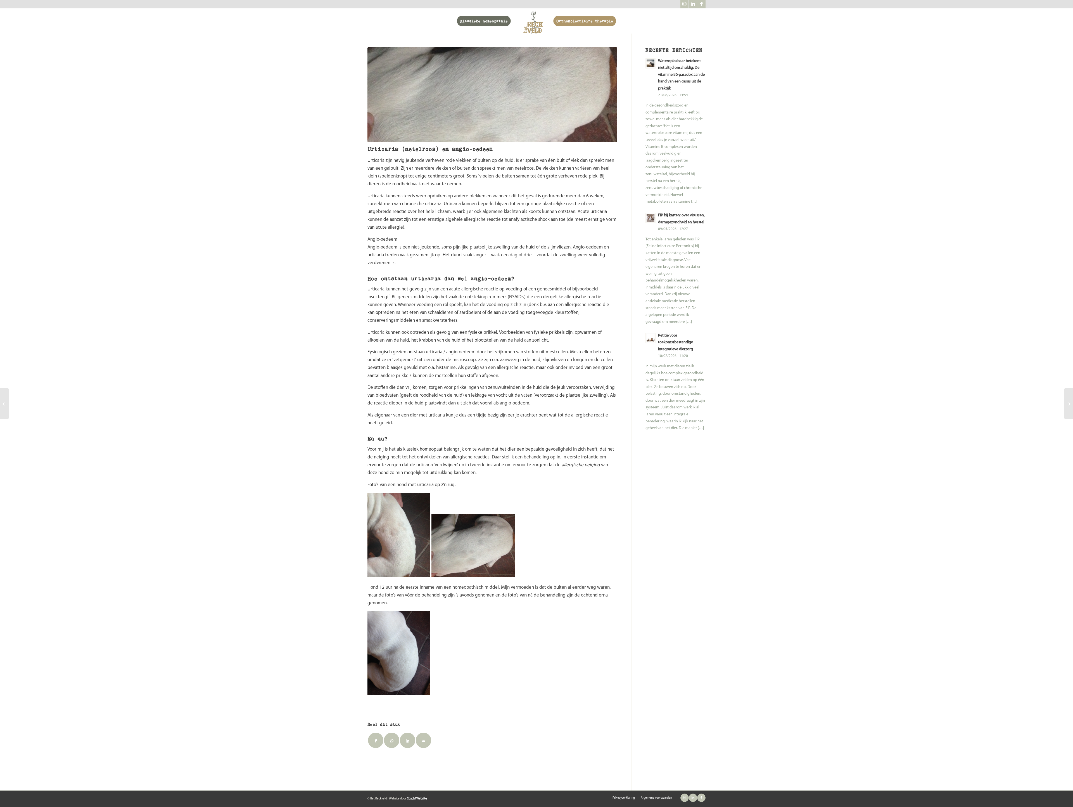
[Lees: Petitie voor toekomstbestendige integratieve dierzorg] (650, 338)
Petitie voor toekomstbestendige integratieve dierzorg (675, 342)
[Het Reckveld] (533, 21)
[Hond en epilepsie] (4, 403)
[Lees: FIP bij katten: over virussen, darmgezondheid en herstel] (650, 218)
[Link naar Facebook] (701, 4)
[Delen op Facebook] (375, 740)
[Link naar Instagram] (684, 4)
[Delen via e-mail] (423, 740)
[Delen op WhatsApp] (391, 740)
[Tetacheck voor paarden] (1068, 403)
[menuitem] (484, 21)
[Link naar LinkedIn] (693, 4)
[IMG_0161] (492, 94)
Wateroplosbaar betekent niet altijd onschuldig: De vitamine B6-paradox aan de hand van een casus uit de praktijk (681, 75)
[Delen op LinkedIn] (407, 740)
